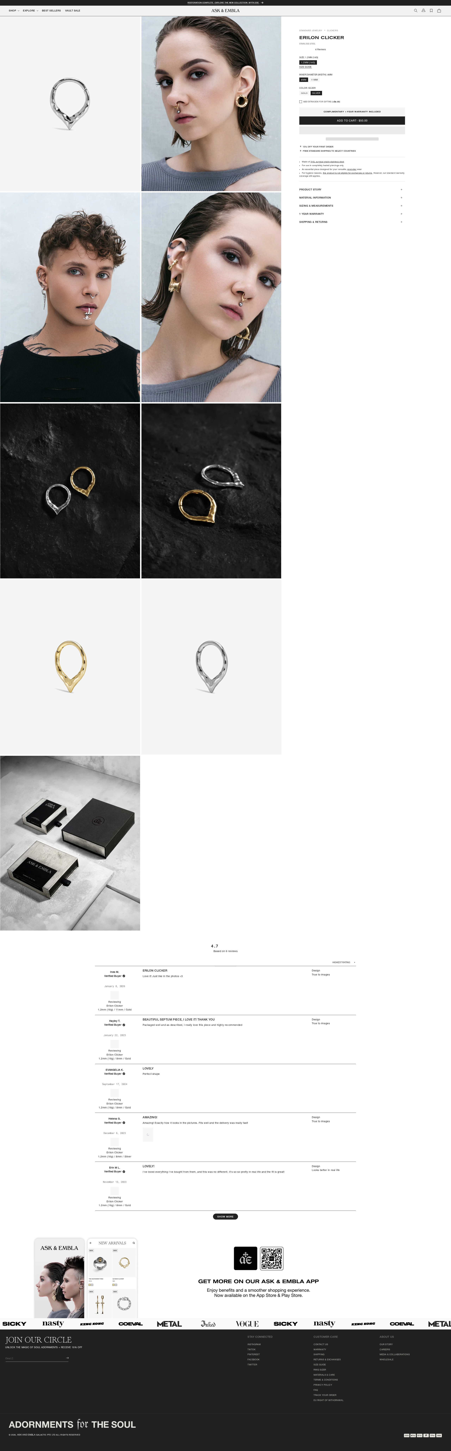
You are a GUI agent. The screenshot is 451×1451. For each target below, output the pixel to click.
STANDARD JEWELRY (310, 31)
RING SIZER (320, 1370)
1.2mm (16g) (308, 63)
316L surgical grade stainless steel (327, 162)
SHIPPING (319, 1355)
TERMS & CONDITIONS (326, 1380)
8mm (303, 80)
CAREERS (385, 1350)
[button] (352, 130)
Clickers (332, 31)
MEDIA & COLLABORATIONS (395, 1355)
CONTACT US (321, 1345)
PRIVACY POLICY (323, 1385)
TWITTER (252, 1365)
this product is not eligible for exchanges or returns (347, 173)
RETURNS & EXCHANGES (327, 1360)
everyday (352, 169)
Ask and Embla (26, 1435)
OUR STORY (386, 1345)
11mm (314, 80)
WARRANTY (320, 1350)
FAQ (316, 1390)
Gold (305, 93)
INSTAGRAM (254, 1345)
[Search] (416, 10)
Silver (316, 93)
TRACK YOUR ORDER (325, 1395)
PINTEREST (254, 1355)
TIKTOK (252, 1350)
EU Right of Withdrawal (329, 1400)
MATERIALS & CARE (324, 1375)
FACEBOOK (254, 1360)
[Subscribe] (65, 1358)
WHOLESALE (386, 1360)
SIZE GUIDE (305, 67)
